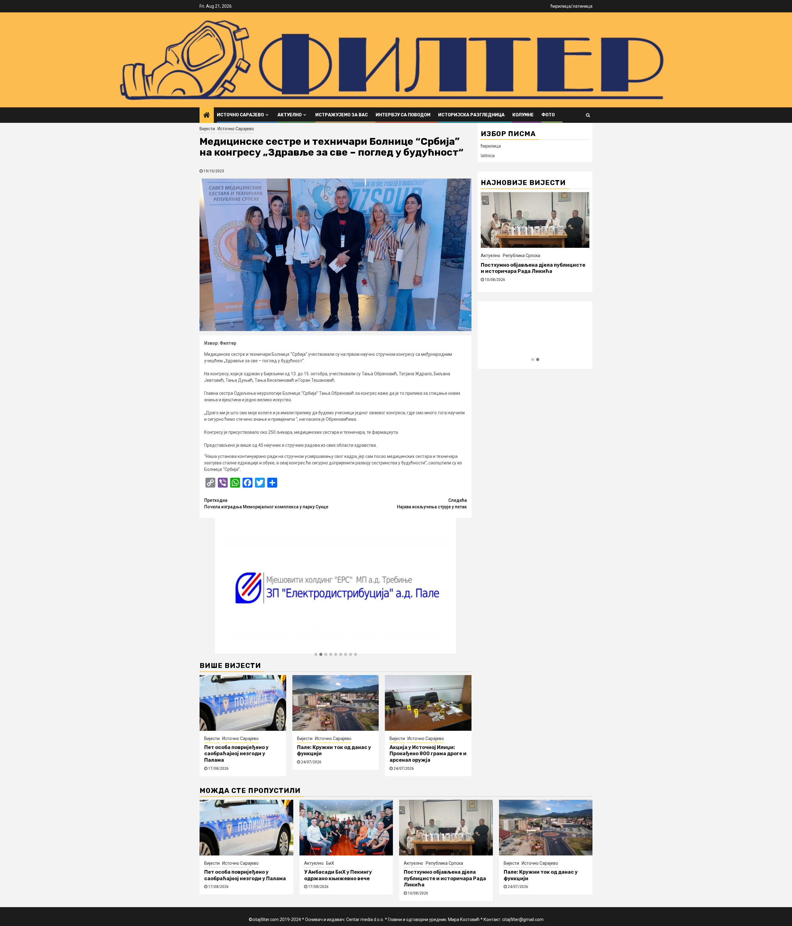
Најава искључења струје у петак (432, 503)
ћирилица (561, 6)
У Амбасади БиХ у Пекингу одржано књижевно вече (338, 875)
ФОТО (548, 115)
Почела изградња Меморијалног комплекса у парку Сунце (266, 503)
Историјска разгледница (471, 115)
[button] (315, 655)
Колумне (523, 115)
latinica (488, 155)
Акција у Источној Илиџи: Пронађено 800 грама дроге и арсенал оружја (428, 753)
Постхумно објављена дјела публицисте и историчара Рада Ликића (445, 878)
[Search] (588, 115)
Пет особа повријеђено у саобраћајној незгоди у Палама (236, 753)
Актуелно (290, 115)
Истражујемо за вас (341, 115)
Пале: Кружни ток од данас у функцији (530, 265)
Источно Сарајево (240, 115)
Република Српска (444, 863)
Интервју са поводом (403, 115)
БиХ (330, 863)
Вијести (207, 128)
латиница (582, 6)
